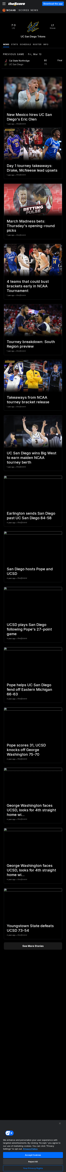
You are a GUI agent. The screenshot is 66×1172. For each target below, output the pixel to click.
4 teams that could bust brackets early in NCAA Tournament (28, 286)
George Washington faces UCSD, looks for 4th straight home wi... (31, 810)
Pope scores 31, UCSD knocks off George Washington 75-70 (26, 750)
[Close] (60, 1123)
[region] (33, 1146)
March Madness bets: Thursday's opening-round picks (31, 226)
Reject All (33, 1161)
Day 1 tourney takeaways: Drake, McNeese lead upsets (32, 168)
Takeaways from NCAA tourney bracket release (28, 399)
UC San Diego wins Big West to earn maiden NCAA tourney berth (31, 457)
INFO (45, 44)
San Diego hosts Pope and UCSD (30, 571)
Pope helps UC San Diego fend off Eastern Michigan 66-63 (29, 689)
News (34, 10)
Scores (24, 10)
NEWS (6, 44)
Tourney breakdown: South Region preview (31, 344)
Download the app (53, 3)
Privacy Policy (30, 1149)
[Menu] (4, 3)
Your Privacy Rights (33, 1168)
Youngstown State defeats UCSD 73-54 (30, 928)
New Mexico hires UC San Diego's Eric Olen (29, 116)
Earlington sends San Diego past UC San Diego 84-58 (31, 515)
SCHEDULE (25, 44)
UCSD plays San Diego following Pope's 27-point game (29, 629)
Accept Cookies (33, 1155)
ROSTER (37, 44)
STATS (14, 44)
